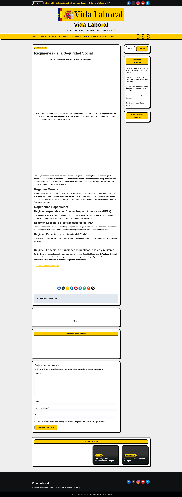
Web (36, 415)
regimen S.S (78, 59)
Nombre (38, 401)
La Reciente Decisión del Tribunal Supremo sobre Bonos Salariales (137, 80)
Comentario (39, 373)
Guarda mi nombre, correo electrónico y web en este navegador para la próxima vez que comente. (71, 422)
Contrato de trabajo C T (48, 299)
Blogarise (96, 494)
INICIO (35, 36)
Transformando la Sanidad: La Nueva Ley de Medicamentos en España (137, 70)
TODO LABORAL (90, 36)
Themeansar (107, 494)
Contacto (112, 36)
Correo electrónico (42, 408)
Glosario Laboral (40, 48)
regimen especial (66, 59)
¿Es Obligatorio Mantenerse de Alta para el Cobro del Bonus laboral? (137, 89)
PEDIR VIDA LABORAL (50, 36)
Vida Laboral (91, 24)
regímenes (87, 59)
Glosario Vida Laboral (71, 36)
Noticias (103, 36)
